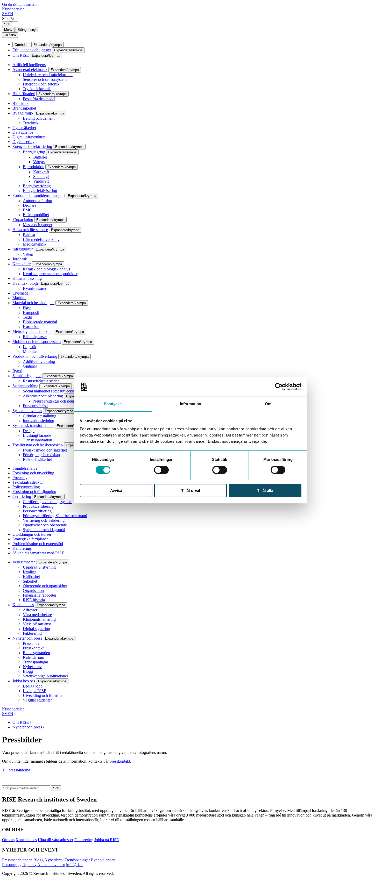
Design (28, 430)
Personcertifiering (37, 511)
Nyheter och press (27, 638)
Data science (22, 132)
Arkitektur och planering (43, 396)
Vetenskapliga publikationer (45, 676)
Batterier (40, 157)
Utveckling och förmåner (43, 695)
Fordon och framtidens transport (38, 195)
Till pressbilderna (16, 770)
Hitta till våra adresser (55, 840)
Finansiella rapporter (39, 595)
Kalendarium (33, 657)
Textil (27, 317)
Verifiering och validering (44, 520)
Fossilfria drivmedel (39, 99)
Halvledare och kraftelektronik (48, 75)
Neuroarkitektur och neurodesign (60, 401)
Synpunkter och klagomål (44, 529)
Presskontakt (33, 648)
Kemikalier (21, 264)
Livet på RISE (34, 691)
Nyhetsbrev (32, 666)
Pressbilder (32, 643)
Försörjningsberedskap (41, 455)
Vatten (28, 254)
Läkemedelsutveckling (41, 239)
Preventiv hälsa (35, 406)
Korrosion (31, 326)
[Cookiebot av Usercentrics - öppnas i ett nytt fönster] (278, 387)
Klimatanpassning (27, 278)
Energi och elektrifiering (32, 146)
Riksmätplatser (35, 336)
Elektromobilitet (36, 214)
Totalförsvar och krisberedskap (37, 445)
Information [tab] (190, 404)
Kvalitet (29, 572)
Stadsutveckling (25, 386)
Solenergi (41, 176)
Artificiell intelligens (29, 64)
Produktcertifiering (38, 506)
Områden (21, 45)
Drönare (29, 205)
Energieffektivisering (40, 190)
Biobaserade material (40, 322)
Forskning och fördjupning (34, 491)
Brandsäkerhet (24, 108)
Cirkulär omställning (39, 416)
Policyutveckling (26, 487)
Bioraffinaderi (23, 93)
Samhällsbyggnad (26, 376)
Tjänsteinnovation (37, 440)
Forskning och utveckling (33, 473)
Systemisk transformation (33, 425)
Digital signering (36, 628)
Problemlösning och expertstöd (37, 543)
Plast (27, 308)
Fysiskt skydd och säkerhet (45, 450)
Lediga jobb (33, 686)
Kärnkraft (41, 172)
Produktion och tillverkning (34, 356)
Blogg (28, 671)
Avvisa (116, 490)
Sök (5, 18)
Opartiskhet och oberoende (45, 525)
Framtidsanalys (24, 468)
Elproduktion (33, 166)
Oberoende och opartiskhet (45, 586)
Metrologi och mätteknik (32, 331)
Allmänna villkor (51, 864)
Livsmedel (21, 293)
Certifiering (21, 496)
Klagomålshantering (39, 619)
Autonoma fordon (37, 200)
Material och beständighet (33, 303)
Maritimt (19, 298)
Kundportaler (13, 9)
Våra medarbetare (37, 614)
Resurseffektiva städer (41, 381)
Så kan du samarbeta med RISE (38, 553)
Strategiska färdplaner (30, 539)
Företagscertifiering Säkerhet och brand (55, 515)
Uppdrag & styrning (39, 567)
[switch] (161, 470)
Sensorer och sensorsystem (45, 79)
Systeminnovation (27, 411)
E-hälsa (29, 235)
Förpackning (22, 219)
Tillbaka (10, 35)
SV (5, 13)
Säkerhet (30, 581)
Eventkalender (103, 860)
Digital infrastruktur (28, 137)
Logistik (29, 347)
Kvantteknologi (25, 283)
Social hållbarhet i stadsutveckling (50, 391)
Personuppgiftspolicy (19, 864)
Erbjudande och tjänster (31, 50)
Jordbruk (19, 259)
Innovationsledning (38, 420)
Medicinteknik (34, 244)
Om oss (8, 840)
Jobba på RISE (106, 840)
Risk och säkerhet (37, 459)
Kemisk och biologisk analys (46, 269)
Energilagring (34, 152)
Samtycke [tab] (113, 404)
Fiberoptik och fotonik (41, 84)
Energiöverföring (37, 186)
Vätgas (39, 162)
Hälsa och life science (30, 229)
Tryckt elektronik (37, 89)
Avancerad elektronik (29, 69)
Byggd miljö (22, 113)
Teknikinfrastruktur (28, 482)
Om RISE (20, 55)
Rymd (17, 371)
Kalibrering (21, 548)
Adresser (30, 610)
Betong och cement (38, 118)
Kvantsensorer (34, 288)
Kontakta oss (23, 605)
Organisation (33, 590)
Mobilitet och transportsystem (36, 341)
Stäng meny (27, 30)
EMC (27, 210)
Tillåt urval (190, 490)
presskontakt (120, 761)
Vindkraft (41, 181)
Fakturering (32, 633)
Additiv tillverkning (39, 361)
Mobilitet (30, 351)
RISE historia (34, 600)
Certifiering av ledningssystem (47, 501)
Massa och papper (37, 225)
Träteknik (30, 123)
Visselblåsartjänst (37, 624)
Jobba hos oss (23, 681)
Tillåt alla (265, 490)
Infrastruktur (22, 249)
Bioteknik (20, 103)
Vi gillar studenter (37, 700)
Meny (8, 30)
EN (10, 13)
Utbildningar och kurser (31, 534)
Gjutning (30, 366)
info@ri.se (74, 864)
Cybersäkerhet (24, 127)
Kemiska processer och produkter (50, 273)
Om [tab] (268, 404)
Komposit (31, 312)
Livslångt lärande (37, 435)
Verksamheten (24, 562)
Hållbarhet (31, 576)
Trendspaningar (35, 662)
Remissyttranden (36, 652)
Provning (19, 477)
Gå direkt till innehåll (19, 4)
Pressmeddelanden (17, 860)
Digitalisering (23, 141)
